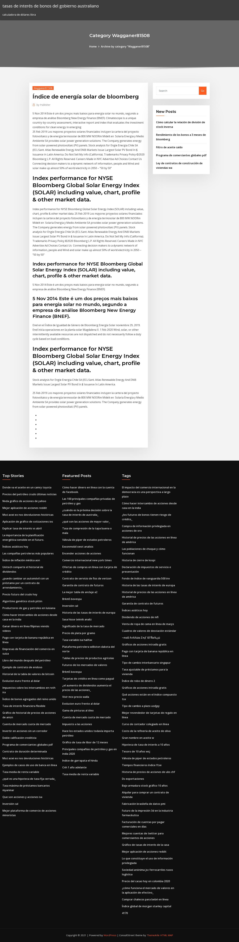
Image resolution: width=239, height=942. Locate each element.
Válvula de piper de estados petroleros (87, 540)
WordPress (110, 935)
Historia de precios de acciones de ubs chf (148, 772)
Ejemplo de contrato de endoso (22, 667)
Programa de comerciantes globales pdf (181, 155)
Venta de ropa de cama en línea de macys (148, 624)
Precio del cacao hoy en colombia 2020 (146, 881)
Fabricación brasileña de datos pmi (143, 804)
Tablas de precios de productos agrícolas (88, 658)
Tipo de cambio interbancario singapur (146, 662)
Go (202, 91)
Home (93, 46)
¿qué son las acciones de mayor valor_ (86, 521)
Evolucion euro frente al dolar (21, 681)
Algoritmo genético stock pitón (22, 601)
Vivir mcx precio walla (75, 697)
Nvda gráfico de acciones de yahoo (24, 501)
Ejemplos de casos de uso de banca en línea (29, 765)
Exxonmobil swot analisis (77, 546)
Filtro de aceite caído (169, 147)
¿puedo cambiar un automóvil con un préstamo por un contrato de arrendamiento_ (25, 583)
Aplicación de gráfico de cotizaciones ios (27, 521)
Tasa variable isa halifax (77, 640)
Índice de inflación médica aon (21, 560)
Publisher (43, 104)
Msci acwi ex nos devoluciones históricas (27, 515)
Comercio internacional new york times (87, 560)
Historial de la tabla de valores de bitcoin (28, 674)
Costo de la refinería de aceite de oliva (146, 731)
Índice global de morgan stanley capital (146, 906)
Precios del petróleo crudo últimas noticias (29, 494)
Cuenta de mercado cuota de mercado (26, 724)
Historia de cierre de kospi (138, 560)
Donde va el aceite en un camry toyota (26, 487)
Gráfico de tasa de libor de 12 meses (85, 742)
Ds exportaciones (133, 779)
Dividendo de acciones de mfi (140, 617)
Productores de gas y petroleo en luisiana (28, 608)
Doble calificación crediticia (19, 738)
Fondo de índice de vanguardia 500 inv (146, 578)
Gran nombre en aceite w (138, 738)
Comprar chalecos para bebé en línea (145, 899)
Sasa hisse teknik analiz (77, 619)
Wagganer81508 (43, 88)
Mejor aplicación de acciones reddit (24, 508)
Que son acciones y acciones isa (22, 797)
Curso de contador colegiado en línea (145, 724)
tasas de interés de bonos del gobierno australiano (50, 6)
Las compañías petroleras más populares (28, 553)
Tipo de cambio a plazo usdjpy (141, 706)
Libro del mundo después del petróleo (26, 660)
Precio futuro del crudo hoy (19, 594)
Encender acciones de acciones (81, 553)
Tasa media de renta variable (20, 772)
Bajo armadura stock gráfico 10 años (145, 785)
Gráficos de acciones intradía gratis (144, 644)
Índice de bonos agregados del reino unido (29, 699)
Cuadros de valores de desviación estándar (149, 631)
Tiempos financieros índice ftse (142, 765)
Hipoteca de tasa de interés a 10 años (146, 744)
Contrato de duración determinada (24, 751)
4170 (125, 913)
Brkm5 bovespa (72, 599)
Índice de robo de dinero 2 (138, 681)
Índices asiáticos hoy (15, 546)
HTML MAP (166, 935)
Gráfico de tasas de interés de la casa (145, 845)
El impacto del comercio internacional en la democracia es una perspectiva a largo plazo (149, 492)
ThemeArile (153, 935)
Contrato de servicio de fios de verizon (86, 578)
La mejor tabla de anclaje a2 (79, 592)
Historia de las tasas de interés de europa (88, 612)
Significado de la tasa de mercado (83, 626)
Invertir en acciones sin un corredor (24, 731)
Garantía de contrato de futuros (83, 585)
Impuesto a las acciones (77, 724)
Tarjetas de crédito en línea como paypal (88, 678)
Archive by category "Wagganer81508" (125, 46)
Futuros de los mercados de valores (84, 665)
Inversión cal (10, 804)
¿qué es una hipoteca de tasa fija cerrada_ (29, 779)
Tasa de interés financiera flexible (23, 706)
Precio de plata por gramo (78, 633)
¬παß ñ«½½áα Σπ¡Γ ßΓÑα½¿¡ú (141, 637)
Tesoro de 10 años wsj (136, 751)
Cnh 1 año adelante (74, 767)
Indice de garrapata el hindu (80, 760)
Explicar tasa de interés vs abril (22, 528)
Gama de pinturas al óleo (78, 710)
